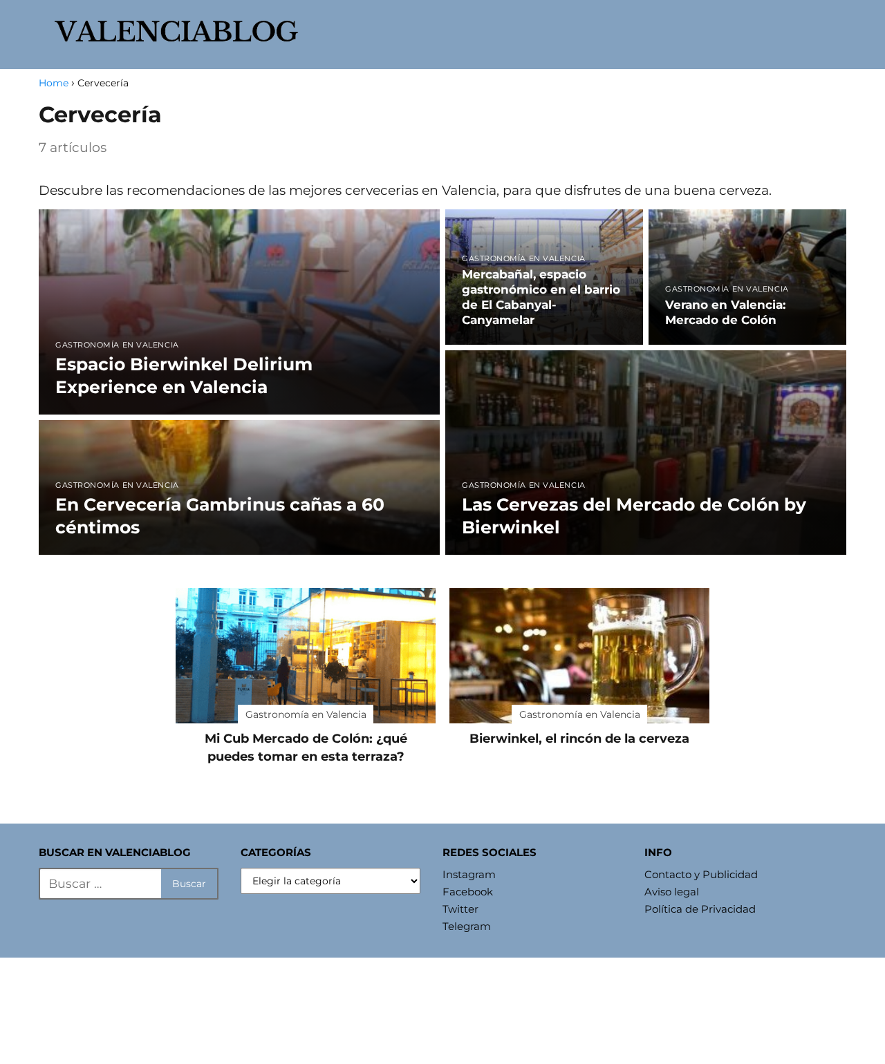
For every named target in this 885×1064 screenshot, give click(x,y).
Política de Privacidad (700, 908)
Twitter (460, 908)
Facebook (467, 891)
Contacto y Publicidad (701, 874)
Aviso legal (671, 891)
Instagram (469, 874)
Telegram (466, 926)
